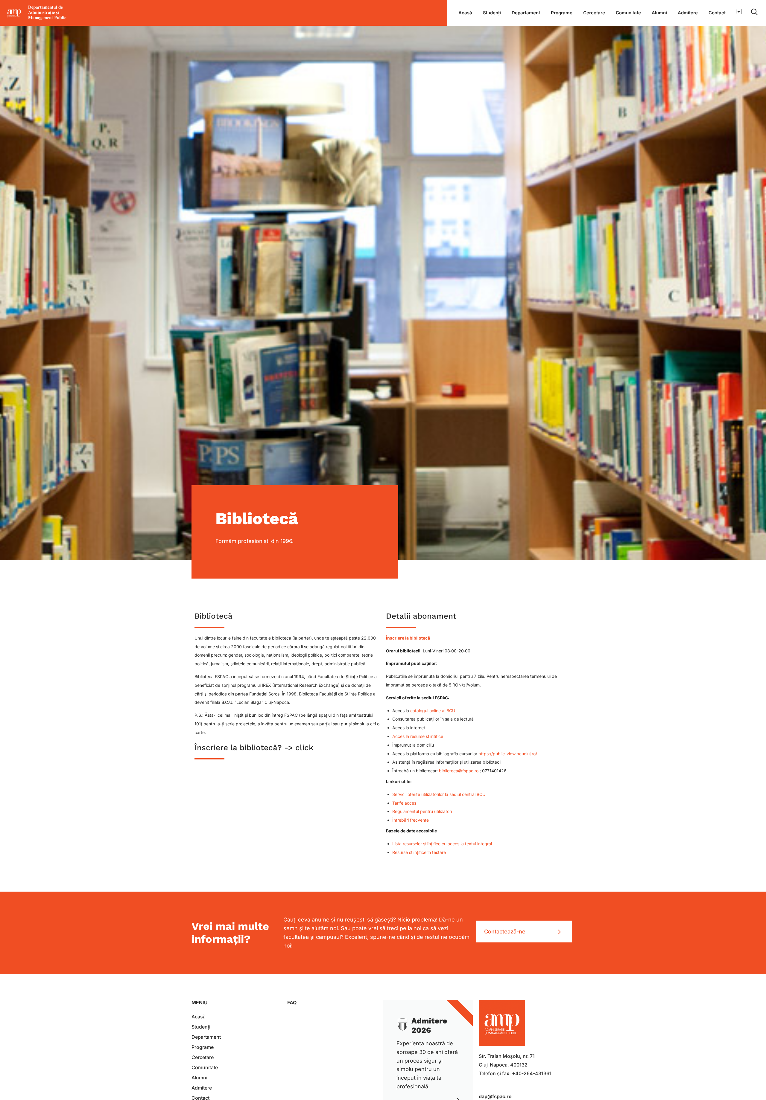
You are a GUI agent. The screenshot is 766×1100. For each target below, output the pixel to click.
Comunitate (628, 13)
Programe (561, 13)
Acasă (465, 13)
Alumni (659, 13)
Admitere (688, 13)
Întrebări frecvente (410, 820)
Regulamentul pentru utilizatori (422, 811)
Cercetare (594, 13)
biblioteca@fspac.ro (458, 770)
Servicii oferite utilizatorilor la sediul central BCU (438, 794)
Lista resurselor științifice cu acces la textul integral (442, 843)
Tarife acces (404, 802)
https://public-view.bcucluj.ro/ (507, 753)
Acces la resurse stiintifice (417, 736)
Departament (526, 13)
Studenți (492, 13)
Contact (717, 13)
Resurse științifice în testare (419, 852)
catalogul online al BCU (432, 710)
